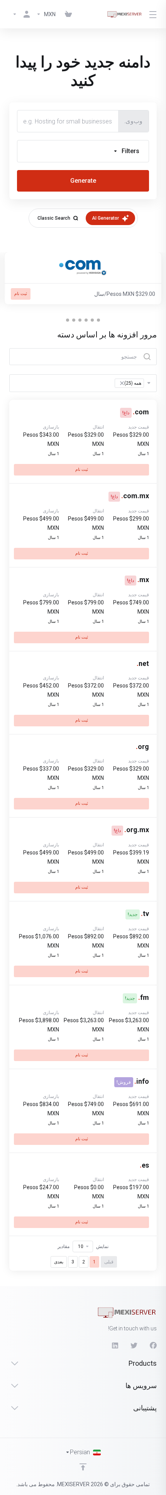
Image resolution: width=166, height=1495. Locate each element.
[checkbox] (137, 196)
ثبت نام (81, 469)
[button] (83, 151)
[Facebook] (153, 1345)
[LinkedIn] (114, 1345)
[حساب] (21, 14)
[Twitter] (134, 1345)
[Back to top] (83, 1466)
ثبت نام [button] (20, 293)
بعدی (58, 1262)
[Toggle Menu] (154, 14)
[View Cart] (68, 14)
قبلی (108, 1262)
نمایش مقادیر (83, 1246)
